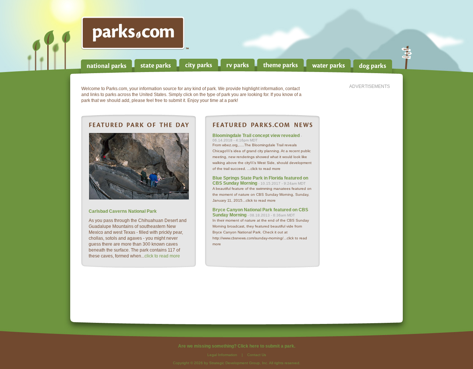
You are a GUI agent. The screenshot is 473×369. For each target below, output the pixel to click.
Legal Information (222, 355)
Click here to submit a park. (266, 346)
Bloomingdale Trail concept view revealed (256, 135)
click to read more (162, 256)
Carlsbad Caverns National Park (123, 211)
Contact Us (256, 355)
